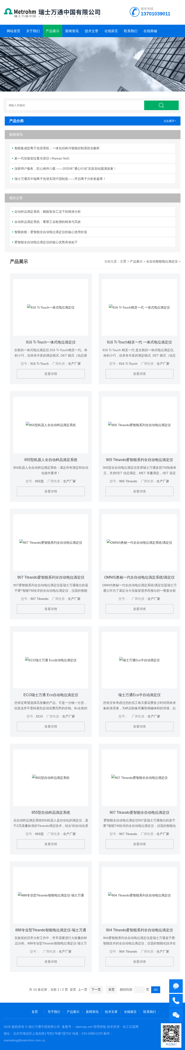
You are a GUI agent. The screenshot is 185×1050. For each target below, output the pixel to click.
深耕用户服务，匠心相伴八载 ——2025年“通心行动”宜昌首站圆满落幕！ (65, 168)
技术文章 (91, 31)
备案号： (68, 1026)
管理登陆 (99, 1026)
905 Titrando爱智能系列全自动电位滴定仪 (139, 460)
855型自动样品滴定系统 (51, 812)
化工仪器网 (131, 1026)
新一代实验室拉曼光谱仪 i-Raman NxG (41, 158)
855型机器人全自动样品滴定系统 (50, 460)
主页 (123, 261)
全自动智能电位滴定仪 (162, 261)
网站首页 (13, 31)
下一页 (96, 989)
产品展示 (52, 31)
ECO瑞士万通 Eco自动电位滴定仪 (50, 695)
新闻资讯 (72, 31)
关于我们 (33, 31)
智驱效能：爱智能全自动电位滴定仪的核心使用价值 (50, 232)
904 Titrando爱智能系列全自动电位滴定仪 (139, 930)
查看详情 (50, 374)
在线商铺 (150, 31)
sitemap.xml (83, 1026)
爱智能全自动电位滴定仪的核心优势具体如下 (46, 242)
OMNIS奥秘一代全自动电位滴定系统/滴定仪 (139, 577)
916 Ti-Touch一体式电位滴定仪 (51, 342)
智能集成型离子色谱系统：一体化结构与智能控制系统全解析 (57, 148)
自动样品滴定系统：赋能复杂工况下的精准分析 (47, 211)
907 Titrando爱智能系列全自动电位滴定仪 (50, 577)
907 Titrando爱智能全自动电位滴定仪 (139, 812)
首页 (35, 1012)
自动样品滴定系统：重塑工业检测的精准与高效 (47, 222)
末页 (111, 989)
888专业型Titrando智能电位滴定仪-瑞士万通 (50, 930)
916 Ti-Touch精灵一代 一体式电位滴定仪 (139, 342)
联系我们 (130, 31)
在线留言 (111, 31)
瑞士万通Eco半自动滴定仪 (139, 695)
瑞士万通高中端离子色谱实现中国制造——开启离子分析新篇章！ (60, 179)
